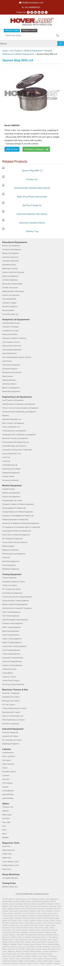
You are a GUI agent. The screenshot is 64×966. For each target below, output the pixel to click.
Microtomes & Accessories (12, 372)
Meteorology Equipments (11, 391)
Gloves (4, 768)
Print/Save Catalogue (35, 149)
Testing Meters (7, 673)
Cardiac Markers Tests (10, 865)
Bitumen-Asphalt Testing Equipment (15, 604)
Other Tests (6, 869)
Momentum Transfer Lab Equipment (15, 438)
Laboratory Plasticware (10, 261)
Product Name (11, 30)
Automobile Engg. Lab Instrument (14, 446)
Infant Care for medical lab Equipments (16, 535)
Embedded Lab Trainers (11, 697)
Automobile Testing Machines (12, 658)
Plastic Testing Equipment (11, 627)
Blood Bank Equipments (10, 561)
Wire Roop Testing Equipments (13, 684)
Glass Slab (6, 822)
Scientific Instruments (10, 287)
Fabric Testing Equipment (11, 612)
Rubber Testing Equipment (11, 642)
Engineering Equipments (11, 473)
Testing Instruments (9, 669)
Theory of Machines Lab (11, 427)
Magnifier (5, 837)
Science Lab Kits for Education (13, 272)
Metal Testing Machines (10, 631)
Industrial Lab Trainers (10, 736)
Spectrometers (7, 376)
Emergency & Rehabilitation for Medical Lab (17, 516)
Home (5, 50)
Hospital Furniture (8, 489)
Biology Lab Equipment (10, 253)
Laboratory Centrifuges (10, 327)
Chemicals (6, 557)
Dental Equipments (9, 565)
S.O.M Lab (6, 457)
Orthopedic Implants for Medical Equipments (18, 504)
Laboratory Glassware (10, 257)
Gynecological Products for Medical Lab (16, 531)
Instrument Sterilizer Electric (32, 223)
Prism (4, 830)
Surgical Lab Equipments (11, 497)
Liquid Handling (7, 798)
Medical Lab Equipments (11, 493)
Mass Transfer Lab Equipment (13, 423)
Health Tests (6, 858)
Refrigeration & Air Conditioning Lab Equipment (19, 434)
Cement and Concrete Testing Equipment (17, 597)
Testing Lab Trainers (9, 585)
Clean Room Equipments (11, 365)
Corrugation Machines (10, 878)
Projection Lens (7, 807)
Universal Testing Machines (12, 661)
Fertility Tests (7, 854)
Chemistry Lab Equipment (11, 249)
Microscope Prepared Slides (12, 284)
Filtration (5, 787)
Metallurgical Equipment (10, 744)
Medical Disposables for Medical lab (15, 519)
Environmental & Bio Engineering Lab (15, 442)
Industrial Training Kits (10, 732)
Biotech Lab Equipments (11, 388)
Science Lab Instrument (10, 295)
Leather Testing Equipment (11, 639)
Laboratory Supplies (9, 303)
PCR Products (7, 783)
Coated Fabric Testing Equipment (14, 646)
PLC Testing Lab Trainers (11, 589)
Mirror (4, 834)
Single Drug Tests (8, 850)
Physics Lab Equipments (11, 246)
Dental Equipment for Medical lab (14, 508)
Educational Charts (9, 265)
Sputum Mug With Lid (32, 170)
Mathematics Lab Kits (10, 268)
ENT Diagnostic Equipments (12, 538)
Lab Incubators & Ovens (11, 342)
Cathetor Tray (32, 231)
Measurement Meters (10, 334)
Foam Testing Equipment (11, 650)
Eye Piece (6, 818)
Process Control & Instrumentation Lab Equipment (20, 408)
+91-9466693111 (32, 7)
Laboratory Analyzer (9, 384)
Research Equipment (9, 306)
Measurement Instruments (11, 346)
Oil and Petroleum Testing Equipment (15, 600)
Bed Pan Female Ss (32, 205)
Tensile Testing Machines (11, 654)
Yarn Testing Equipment (10, 616)
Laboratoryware (8, 752)
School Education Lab (10, 314)
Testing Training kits (9, 578)
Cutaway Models (8, 476)
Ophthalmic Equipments (10, 569)
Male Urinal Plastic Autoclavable (32, 196)
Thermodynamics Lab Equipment (14, 431)
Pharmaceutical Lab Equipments (13, 554)
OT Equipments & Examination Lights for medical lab (21, 527)
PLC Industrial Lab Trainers (12, 740)
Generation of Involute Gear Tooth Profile (17, 450)
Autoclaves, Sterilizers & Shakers (14, 338)
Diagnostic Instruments (10, 550)
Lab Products (7, 361)
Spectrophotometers (9, 353)
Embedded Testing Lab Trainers (13, 581)
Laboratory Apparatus (10, 280)
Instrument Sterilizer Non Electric (32, 214)
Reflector (5, 811)
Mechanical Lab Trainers (11, 712)
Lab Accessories (8, 764)
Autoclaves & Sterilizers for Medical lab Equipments (20, 523)
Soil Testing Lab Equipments (12, 593)
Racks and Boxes (8, 756)
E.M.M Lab (6, 461)
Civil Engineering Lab (9, 465)
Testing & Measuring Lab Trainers (14, 708)
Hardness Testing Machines (12, 665)
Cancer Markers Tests (10, 861)
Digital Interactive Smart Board (13, 291)
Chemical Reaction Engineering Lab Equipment (19, 412)
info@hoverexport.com (32, 2)
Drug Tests (6, 846)
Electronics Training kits (10, 693)
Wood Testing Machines (10, 635)
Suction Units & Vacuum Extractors (15, 542)
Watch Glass (7, 815)
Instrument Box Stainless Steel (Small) (32, 188)
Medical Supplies (8, 546)
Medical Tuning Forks (10, 887)
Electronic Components (10, 724)
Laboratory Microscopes (11, 323)
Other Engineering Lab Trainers (13, 720)
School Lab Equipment (10, 276)
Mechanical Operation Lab (11, 419)
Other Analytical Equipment (12, 350)
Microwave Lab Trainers (11, 701)
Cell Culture (6, 760)
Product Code (29, 30)
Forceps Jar (32, 179)
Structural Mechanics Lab (11, 454)
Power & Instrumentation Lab (12, 716)
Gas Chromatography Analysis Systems (16, 357)
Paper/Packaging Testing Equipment (15, 620)
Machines (5, 415)
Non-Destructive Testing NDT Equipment (17, 608)
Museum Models (8, 310)
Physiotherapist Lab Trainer (12, 500)
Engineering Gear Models (11, 469)
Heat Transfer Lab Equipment (13, 400)
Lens (4, 826)
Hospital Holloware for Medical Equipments (17, 512)
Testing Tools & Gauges (10, 680)
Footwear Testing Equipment (12, 623)
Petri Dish (5, 779)
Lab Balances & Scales (10, 330)
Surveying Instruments (10, 480)
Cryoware (5, 775)
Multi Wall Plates (8, 794)
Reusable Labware (9, 771)
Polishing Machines (9, 380)
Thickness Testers (9, 677)
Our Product (16, 50)
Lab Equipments (8, 790)
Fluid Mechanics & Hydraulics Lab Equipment (18, 404)
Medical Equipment (33, 50)
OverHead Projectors (10, 369)
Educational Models (9, 299)
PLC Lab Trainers (8, 704)
